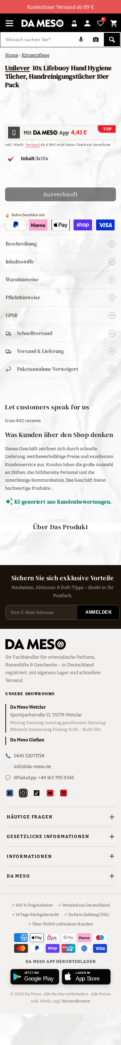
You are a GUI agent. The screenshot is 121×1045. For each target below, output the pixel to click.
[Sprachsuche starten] (81, 39)
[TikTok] (36, 793)
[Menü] (9, 23)
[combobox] (37, 39)
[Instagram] (23, 793)
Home (11, 55)
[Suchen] (112, 39)
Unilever (17, 68)
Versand (33, 145)
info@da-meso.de (32, 766)
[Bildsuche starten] (95, 39)
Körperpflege (35, 55)
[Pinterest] (63, 793)
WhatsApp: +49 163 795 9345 (44, 778)
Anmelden (98, 612)
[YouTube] (50, 793)
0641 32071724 (29, 756)
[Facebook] (9, 793)
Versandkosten (76, 1001)
